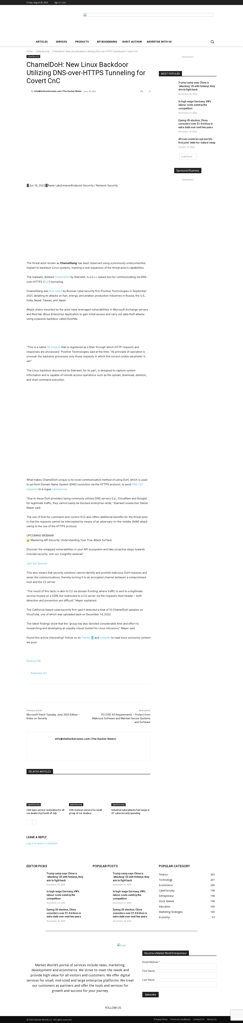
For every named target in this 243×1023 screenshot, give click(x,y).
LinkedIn (105, 637)
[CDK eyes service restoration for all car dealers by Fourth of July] (46, 792)
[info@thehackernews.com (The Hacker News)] (29, 91)
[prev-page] (29, 822)
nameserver (59, 489)
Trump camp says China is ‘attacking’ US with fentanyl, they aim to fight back (196, 86)
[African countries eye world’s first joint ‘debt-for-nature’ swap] (167, 143)
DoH (46, 281)
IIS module (53, 347)
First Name (148, 970)
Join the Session (37, 563)
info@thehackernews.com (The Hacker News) (57, 91)
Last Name (148, 979)
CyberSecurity (42, 51)
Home (30, 51)
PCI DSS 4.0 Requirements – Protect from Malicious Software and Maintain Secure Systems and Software (121, 718)
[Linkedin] (209, 3)
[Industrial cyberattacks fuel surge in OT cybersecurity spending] (130, 792)
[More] (85, 100)
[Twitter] (214, 3)
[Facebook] (205, 3)
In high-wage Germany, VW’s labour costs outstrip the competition (194, 105)
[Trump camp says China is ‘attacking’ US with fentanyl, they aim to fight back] (167, 87)
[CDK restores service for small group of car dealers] (88, 792)
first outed (55, 291)
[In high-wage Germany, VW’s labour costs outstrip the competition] (167, 106)
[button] (212, 41)
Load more (186, 156)
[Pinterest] (68, 100)
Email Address (151, 962)
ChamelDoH (62, 277)
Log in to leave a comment (42, 843)
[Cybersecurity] (88, 333)
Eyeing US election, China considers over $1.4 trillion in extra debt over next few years (195, 124)
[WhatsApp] (76, 100)
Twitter (87, 637)
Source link (34, 660)
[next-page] (34, 822)
